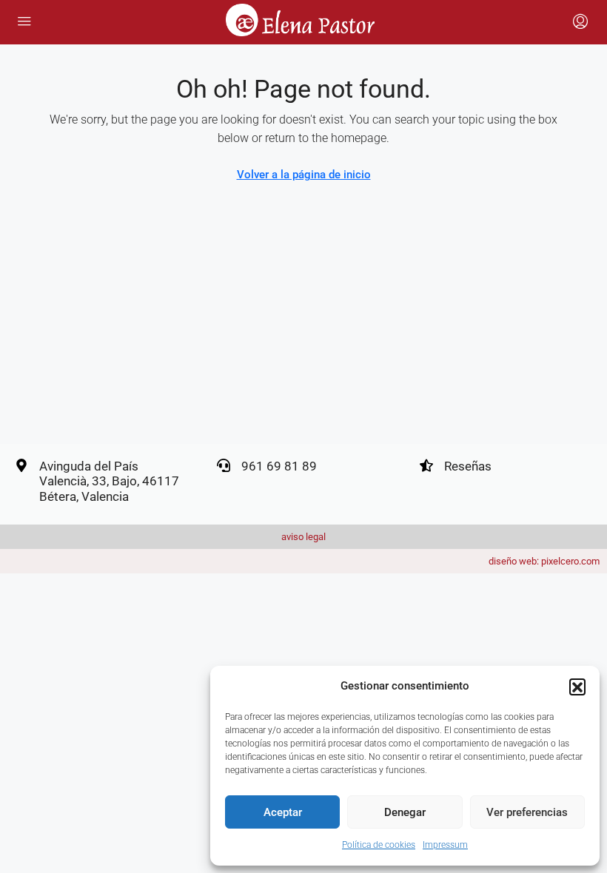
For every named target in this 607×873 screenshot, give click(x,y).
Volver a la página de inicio (304, 174)
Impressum (445, 845)
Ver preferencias (527, 812)
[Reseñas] (426, 465)
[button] (577, 686)
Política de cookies (378, 845)
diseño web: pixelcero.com (544, 561)
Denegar (405, 812)
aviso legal (303, 536)
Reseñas (468, 466)
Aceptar (283, 812)
